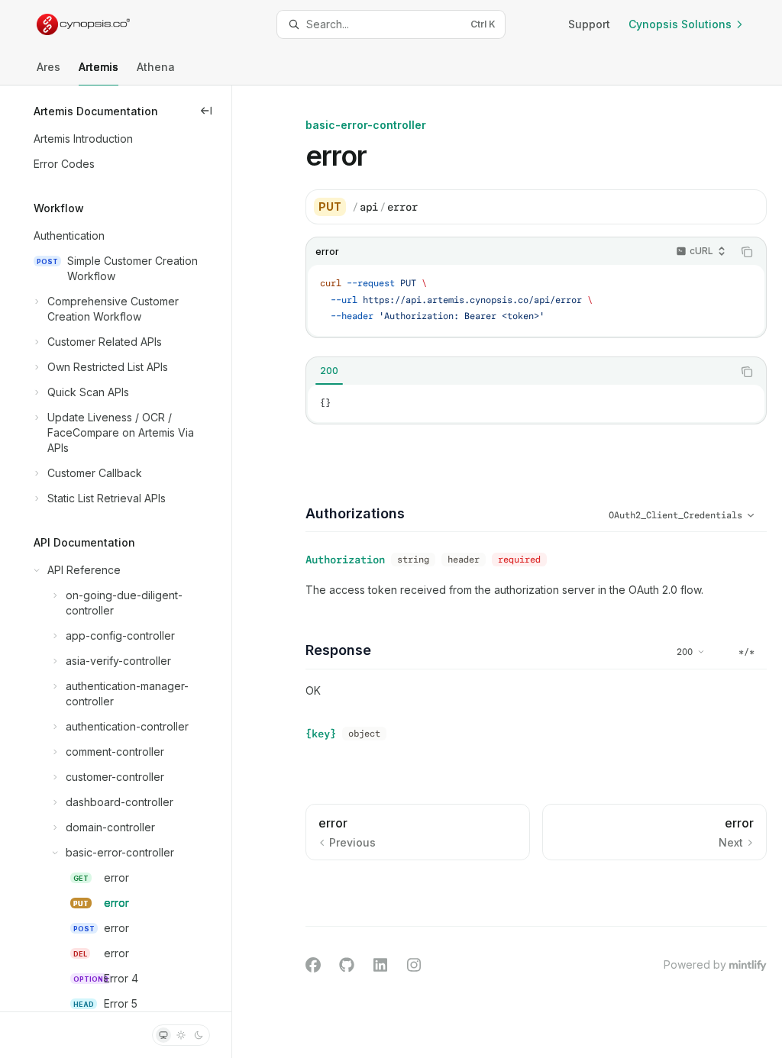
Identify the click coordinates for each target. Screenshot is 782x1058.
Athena (156, 66)
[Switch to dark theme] (198, 1035)
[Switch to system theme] (163, 1035)
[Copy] (749, 207)
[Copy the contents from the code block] (747, 252)
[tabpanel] (536, 404)
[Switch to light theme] (181, 1035)
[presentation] (115, 548)
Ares (48, 66)
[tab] (329, 371)
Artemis (98, 66)
